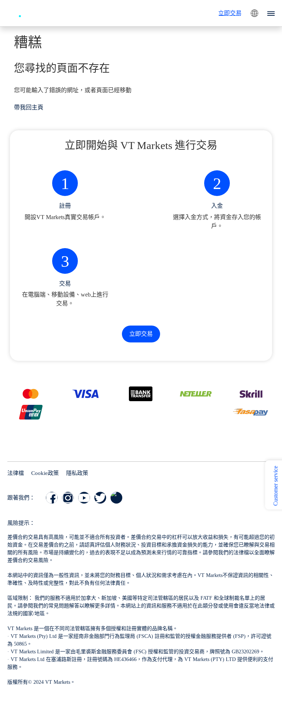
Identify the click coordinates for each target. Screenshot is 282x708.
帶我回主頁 (28, 107)
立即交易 (230, 13)
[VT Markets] (34, 12)
